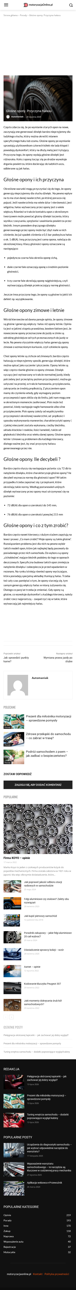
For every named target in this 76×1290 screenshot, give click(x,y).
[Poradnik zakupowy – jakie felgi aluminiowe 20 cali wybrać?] (12, 937)
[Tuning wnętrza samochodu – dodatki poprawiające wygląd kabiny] (14, 1120)
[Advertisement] (38, 46)
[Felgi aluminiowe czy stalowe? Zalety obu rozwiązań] (12, 903)
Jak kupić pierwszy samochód (40, 916)
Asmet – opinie (32, 966)
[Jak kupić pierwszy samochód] (12, 920)
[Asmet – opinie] (12, 971)
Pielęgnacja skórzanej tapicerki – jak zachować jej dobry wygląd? (36, 1035)
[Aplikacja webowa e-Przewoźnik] (14, 1188)
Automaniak (17, 116)
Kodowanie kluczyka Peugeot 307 (42, 983)
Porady (23, 15)
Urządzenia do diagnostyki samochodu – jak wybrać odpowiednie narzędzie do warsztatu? (49, 1148)
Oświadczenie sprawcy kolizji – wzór (44, 949)
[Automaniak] (8, 116)
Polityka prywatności (57, 1274)
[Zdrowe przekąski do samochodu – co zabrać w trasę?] (14, 739)
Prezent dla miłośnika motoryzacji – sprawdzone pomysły (32, 1043)
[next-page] (11, 1017)
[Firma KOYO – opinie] (38, 829)
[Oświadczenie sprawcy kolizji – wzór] (12, 954)
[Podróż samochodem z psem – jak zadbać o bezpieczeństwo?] (14, 757)
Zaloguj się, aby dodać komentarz (38, 784)
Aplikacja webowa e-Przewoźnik (44, 1182)
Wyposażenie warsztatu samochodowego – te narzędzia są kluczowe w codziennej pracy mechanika (49, 1167)
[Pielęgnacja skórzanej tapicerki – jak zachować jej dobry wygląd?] (14, 1082)
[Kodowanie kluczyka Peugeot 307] (12, 988)
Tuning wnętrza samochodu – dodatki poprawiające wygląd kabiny (37, 1051)
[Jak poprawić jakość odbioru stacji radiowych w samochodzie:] (12, 886)
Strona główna (11, 15)
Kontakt (38, 1274)
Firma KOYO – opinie (17, 858)
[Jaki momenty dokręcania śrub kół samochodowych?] (12, 1005)
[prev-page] (6, 1017)
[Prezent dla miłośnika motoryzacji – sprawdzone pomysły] (14, 721)
